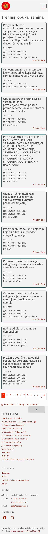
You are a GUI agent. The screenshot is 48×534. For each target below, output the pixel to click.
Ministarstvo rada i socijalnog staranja (17, 422)
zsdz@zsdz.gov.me (18, 506)
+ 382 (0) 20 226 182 (19, 502)
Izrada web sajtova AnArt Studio (24, 531)
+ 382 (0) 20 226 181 (19, 498)
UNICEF (4, 452)
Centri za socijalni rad (10, 418)
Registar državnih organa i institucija (16, 459)
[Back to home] (6, 6)
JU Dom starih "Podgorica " (12, 432)
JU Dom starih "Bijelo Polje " (13, 439)
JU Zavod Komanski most (12, 425)
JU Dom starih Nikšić (10, 442)
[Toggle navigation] (44, 6)
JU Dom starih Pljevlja (10, 445)
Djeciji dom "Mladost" (11, 428)
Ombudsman (6, 449)
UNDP (4, 456)
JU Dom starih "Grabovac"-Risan (14, 435)
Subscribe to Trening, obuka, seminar (21, 405)
